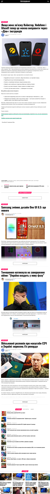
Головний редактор (9, 271)
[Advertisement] (25, 12)
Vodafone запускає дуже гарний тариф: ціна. (11, 118)
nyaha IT (7, 35)
